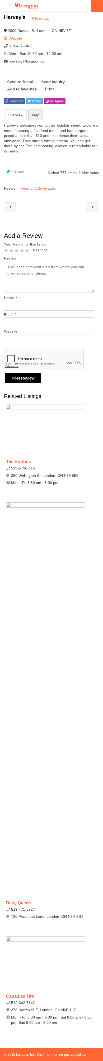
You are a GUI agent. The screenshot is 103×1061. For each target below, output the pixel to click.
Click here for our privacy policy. (61, 1055)
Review (10, 258)
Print (49, 89)
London (97, 6)
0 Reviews (40, 18)
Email (10, 315)
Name (10, 298)
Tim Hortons (18, 461)
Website (10, 331)
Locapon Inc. (26, 1055)
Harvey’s (10, 207)
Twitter (36, 101)
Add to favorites (22, 89)
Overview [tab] (15, 115)
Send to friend (20, 82)
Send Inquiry (53, 82)
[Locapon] (46, 5)
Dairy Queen (18, 903)
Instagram (56, 101)
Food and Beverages (38, 188)
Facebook (15, 101)
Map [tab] (35, 115)
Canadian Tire (20, 996)
